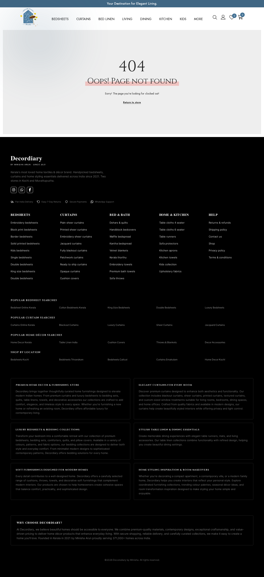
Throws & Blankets (166, 342)
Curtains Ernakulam (166, 359)
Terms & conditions (220, 257)
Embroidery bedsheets (24, 222)
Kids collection (168, 264)
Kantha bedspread (121, 243)
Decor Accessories (215, 342)
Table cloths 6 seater (172, 229)
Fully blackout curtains (73, 250)
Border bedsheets (21, 236)
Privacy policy (217, 250)
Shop (212, 243)
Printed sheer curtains (73, 229)
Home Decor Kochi (215, 359)
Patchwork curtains (71, 257)
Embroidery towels (121, 264)
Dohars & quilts (119, 222)
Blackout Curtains (68, 324)
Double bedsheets (22, 264)
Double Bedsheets (166, 307)
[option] (132, 3)
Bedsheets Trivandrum (71, 359)
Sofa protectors (168, 243)
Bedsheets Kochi (20, 359)
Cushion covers (69, 278)
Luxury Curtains (116, 324)
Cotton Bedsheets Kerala (72, 307)
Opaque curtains (70, 271)
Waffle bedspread (120, 236)
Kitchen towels (168, 257)
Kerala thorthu (118, 257)
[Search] (215, 17)
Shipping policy (218, 229)
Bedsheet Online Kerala (23, 307)
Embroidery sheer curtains (76, 236)
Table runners (167, 236)
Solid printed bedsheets (25, 243)
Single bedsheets (21, 257)
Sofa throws (117, 278)
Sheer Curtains (164, 324)
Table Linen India (68, 342)
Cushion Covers (116, 342)
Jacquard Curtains (215, 324)
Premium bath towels (122, 271)
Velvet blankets (119, 250)
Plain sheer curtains (72, 222)
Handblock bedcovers (123, 229)
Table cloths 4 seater (172, 222)
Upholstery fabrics (170, 271)
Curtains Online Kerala (23, 324)
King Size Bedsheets (119, 307)
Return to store (132, 102)
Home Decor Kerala (21, 342)
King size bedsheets (23, 271)
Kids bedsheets (20, 250)
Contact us (215, 236)
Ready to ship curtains (73, 264)
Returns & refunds (220, 222)
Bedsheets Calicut (117, 359)
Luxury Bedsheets (214, 307)
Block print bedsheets (24, 229)
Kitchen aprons (168, 250)
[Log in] (223, 17)
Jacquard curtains (71, 243)
